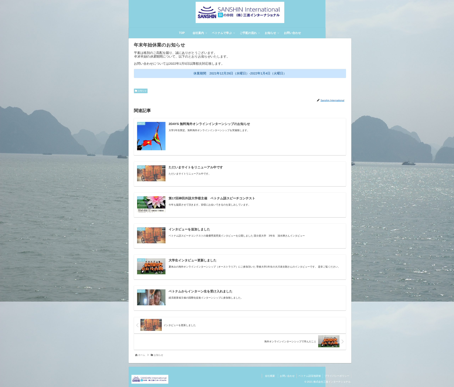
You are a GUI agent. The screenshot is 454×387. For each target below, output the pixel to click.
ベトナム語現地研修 (309, 375)
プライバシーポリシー (337, 375)
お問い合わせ (287, 375)
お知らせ (142, 90)
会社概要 (271, 375)
